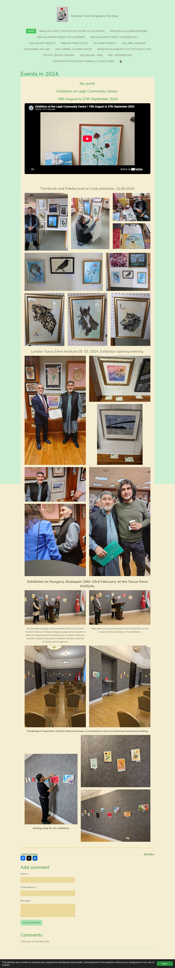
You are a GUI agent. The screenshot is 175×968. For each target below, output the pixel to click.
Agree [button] (164, 963)
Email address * (28, 887)
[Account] (120, 61)
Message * (26, 900)
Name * (24, 873)
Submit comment (31, 922)
